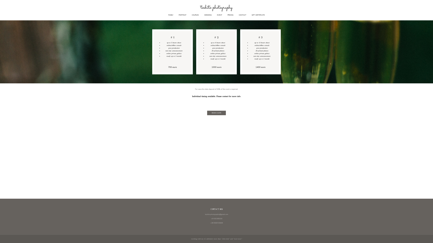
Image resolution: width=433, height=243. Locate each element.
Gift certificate (258, 15)
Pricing (230, 15)
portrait (182, 15)
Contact (242, 15)
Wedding (208, 15)
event (219, 15)
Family (170, 15)
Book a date (216, 113)
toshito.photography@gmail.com (216, 214)
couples (195, 15)
